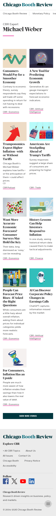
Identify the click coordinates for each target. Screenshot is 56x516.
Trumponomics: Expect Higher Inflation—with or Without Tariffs (14, 152)
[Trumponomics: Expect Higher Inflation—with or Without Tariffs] (15, 131)
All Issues (8, 455)
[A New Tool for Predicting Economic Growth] (41, 58)
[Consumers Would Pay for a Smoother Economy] (15, 58)
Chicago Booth (11, 460)
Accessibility (9, 465)
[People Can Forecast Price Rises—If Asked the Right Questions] (15, 277)
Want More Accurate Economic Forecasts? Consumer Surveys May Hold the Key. (12, 231)
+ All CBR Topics (11, 450)
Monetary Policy (41, 13)
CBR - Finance (36, 258)
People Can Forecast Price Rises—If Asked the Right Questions (13, 298)
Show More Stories (28, 416)
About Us (31, 450)
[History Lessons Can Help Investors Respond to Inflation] (41, 207)
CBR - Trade (35, 187)
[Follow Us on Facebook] (6, 481)
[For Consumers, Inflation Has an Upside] (15, 358)
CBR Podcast (9, 187)
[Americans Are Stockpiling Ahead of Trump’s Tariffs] (41, 131)
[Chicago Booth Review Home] (28, 5)
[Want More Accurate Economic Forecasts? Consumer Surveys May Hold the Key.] (15, 207)
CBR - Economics (11, 112)
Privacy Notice (32, 460)
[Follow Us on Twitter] (14, 481)
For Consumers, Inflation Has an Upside (14, 374)
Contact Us (25, 455)
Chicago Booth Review (15, 13)
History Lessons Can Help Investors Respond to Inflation (40, 227)
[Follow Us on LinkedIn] (31, 481)
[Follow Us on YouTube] (23, 481)
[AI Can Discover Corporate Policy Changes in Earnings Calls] (41, 277)
